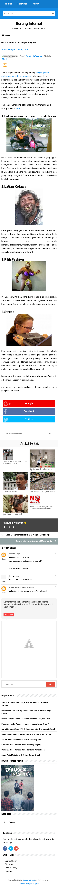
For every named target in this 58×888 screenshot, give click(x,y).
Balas (4, 559)
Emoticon (9, 614)
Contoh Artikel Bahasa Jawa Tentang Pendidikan (23, 750)
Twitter (29, 419)
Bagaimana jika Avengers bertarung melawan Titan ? (25, 724)
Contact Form (11, 861)
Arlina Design (25, 883)
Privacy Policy (11, 868)
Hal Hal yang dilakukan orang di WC (42, 470)
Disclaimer (9, 864)
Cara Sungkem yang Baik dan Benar (14, 515)
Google (29, 403)
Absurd (11, 42)
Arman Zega (14, 554)
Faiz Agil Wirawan (13, 522)
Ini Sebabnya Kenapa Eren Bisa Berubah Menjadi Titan (25, 719)
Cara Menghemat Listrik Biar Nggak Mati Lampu (28, 535)
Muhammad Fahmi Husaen (21, 587)
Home (3, 42)
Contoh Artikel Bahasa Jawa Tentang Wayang (21, 745)
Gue (18, 108)
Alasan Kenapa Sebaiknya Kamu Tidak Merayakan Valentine (42, 507)
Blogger (36, 883)
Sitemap (9, 871)
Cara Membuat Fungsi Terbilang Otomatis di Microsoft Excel (28, 729)
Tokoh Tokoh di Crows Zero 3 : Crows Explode (21, 739)
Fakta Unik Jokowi (10, 492)
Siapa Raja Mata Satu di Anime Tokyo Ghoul (20, 755)
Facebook (29, 411)
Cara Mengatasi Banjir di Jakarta (42, 492)
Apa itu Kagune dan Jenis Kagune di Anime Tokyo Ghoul (26, 734)
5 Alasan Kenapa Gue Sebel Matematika (34, 541)
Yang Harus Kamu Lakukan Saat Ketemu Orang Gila (15, 462)
